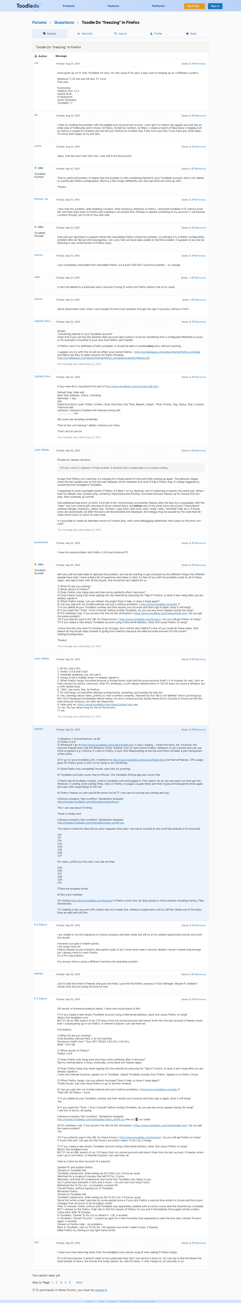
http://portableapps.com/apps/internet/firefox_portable (167, 351)
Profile (158, 33)
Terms (101, 1301)
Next (79, 1282)
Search (123, 33)
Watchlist (87, 33)
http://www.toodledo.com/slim (158, 604)
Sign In (215, 6)
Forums (39, 22)
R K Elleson (40, 924)
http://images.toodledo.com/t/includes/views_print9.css (90, 822)
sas (36, 62)
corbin (38, 145)
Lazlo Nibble (41, 449)
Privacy (91, 1301)
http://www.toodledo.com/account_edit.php (132, 386)
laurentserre (41, 542)
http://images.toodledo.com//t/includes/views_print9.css (91, 1119)
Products (69, 6)
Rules (193, 33)
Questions (64, 22)
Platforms (158, 6)
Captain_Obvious (44, 320)
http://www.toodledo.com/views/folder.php (108, 744)
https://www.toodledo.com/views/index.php (160, 613)
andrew (38, 728)
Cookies (112, 1301)
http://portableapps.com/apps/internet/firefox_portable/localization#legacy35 (103, 357)
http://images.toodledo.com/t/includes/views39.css (88, 801)
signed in (101, 1290)
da (35, 114)
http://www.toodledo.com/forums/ (140, 619)
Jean (37, 276)
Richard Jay (41, 198)
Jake (40, 167)
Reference (200, 63)
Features (113, 6)
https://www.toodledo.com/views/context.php (105, 704)
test (36, 1242)
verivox (38, 254)
